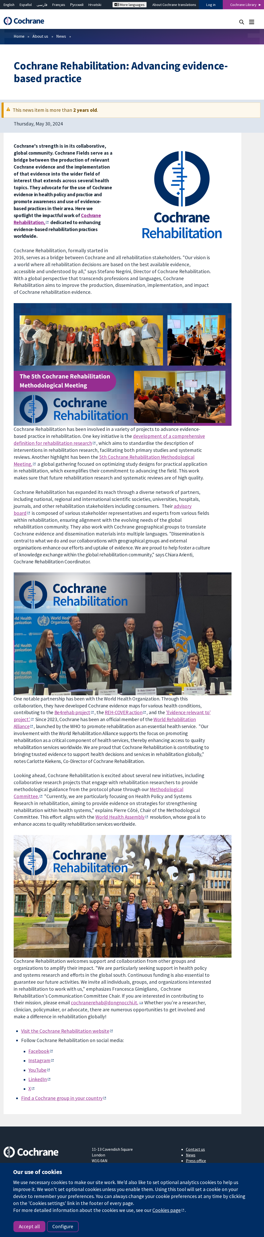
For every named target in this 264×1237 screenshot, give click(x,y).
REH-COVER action (123, 712)
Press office (196, 1160)
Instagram (39, 1060)
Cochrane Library (243, 4)
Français (58, 4)
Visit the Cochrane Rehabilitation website (65, 1031)
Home (19, 36)
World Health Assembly (120, 817)
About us (40, 36)
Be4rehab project (72, 712)
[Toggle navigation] (251, 21)
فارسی (42, 4)
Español (26, 4)
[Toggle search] (241, 21)
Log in (211, 4)
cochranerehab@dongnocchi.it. (104, 1002)
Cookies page (166, 1210)
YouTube (37, 1070)
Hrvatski (94, 4)
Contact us (195, 1149)
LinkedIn (37, 1079)
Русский (77, 4)
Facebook (38, 1051)
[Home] (26, 21)
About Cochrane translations (174, 4)
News (61, 36)
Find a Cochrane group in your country (62, 1098)
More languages (132, 4)
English (9, 4)
